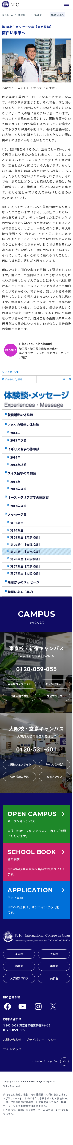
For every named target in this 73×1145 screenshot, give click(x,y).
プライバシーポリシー (41, 1039)
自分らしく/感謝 (13, 379)
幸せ (65, 379)
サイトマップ (12, 1049)
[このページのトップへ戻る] (64, 1061)
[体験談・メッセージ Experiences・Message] (36, 399)
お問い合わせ (12, 1039)
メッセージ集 (12, 371)
